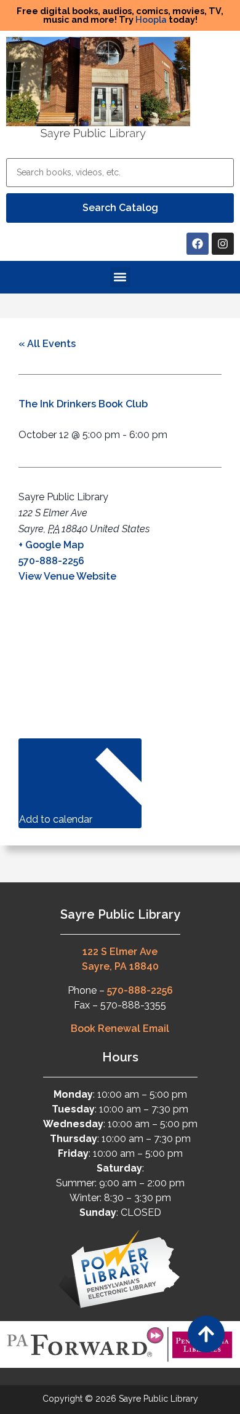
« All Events (47, 344)
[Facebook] (197, 244)
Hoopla (151, 19)
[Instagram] (223, 244)
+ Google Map (51, 545)
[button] (120, 277)
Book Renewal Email (120, 1028)
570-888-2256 (51, 561)
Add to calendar (57, 819)
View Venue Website (67, 576)
